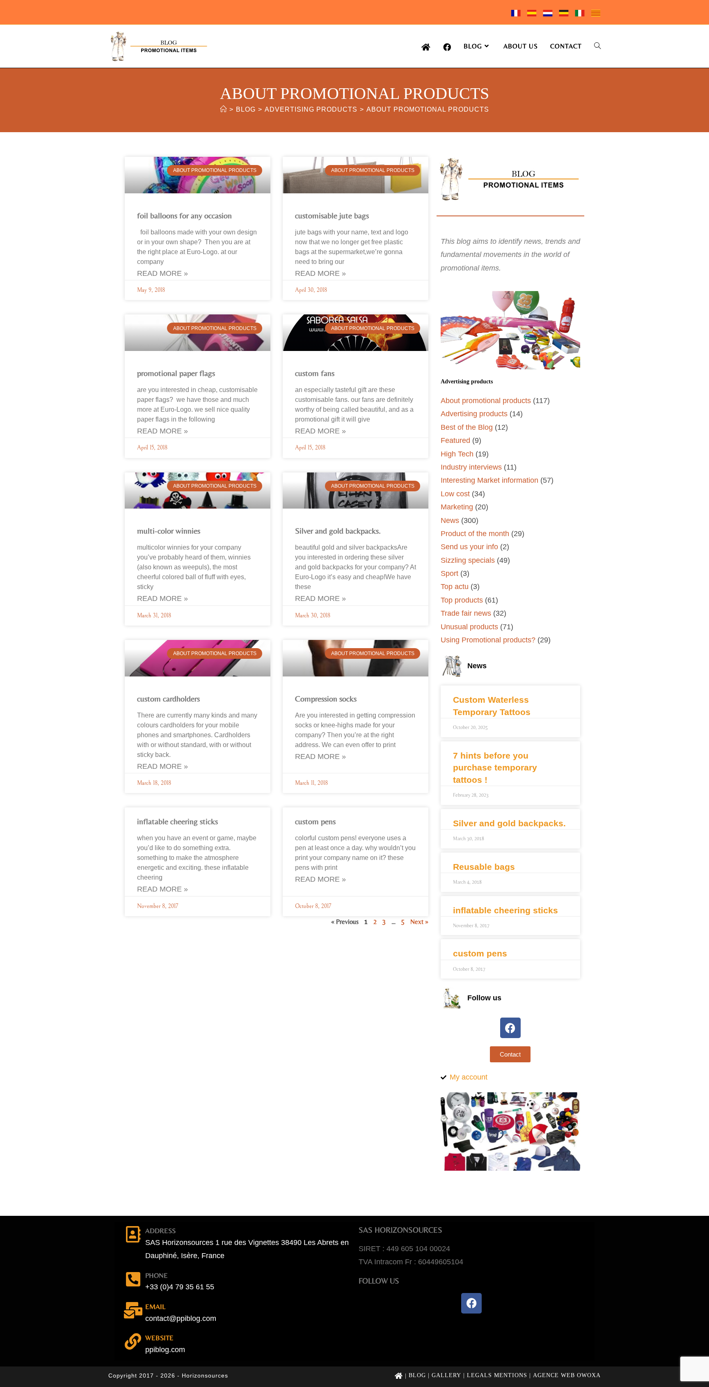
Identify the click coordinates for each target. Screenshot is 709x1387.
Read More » (162, 273)
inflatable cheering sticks (177, 821)
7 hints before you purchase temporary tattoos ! (495, 767)
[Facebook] (510, 1028)
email (155, 1306)
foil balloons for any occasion (184, 215)
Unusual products (469, 627)
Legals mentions (497, 1375)
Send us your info (469, 547)
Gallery (446, 1375)
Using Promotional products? (488, 640)
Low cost (455, 494)
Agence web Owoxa (567, 1375)
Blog (417, 1375)
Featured (455, 440)
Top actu (455, 586)
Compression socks (326, 698)
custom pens (315, 821)
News (450, 520)
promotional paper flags (176, 373)
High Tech (457, 454)
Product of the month (475, 534)
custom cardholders (168, 698)
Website (159, 1338)
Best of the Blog (467, 427)
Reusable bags (484, 866)
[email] (133, 1310)
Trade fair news (466, 613)
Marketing (457, 507)
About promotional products (427, 109)
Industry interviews (471, 467)
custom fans (314, 373)
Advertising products (474, 414)
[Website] (133, 1341)
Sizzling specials (468, 560)
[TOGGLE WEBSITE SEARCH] (597, 46)
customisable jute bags (332, 215)
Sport (449, 573)
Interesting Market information (489, 480)
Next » (419, 922)
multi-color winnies (168, 530)
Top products (462, 600)
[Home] (223, 109)
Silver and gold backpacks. (338, 530)
